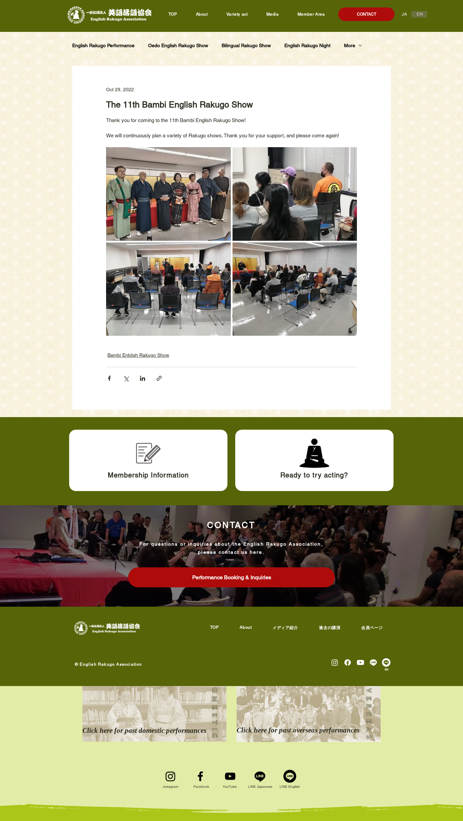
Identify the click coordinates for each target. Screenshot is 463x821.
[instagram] (170, 776)
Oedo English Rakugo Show (178, 45)
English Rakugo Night (307, 45)
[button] (330, 628)
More (349, 45)
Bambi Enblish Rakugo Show (138, 355)
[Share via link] (159, 378)
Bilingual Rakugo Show (246, 45)
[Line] (373, 662)
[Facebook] (200, 776)
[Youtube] (360, 662)
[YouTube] (230, 776)
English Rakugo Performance (103, 45)
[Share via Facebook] (109, 378)
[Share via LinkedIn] (142, 378)
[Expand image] (168, 194)
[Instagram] (334, 662)
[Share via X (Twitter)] (126, 378)
